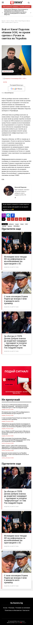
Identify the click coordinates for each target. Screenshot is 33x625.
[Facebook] (15, 197)
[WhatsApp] (16, 219)
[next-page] (31, 13)
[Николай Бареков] (9, 192)
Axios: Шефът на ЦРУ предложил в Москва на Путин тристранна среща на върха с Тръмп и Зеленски (16, 432)
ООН (26, 224)
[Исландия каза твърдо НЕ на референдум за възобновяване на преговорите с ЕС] (16, 243)
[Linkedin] (20, 219)
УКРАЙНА (16, 226)
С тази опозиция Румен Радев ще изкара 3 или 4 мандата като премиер (16, 300)
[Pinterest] (12, 219)
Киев (21, 224)
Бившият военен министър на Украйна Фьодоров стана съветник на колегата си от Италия (15, 454)
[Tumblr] (24, 219)
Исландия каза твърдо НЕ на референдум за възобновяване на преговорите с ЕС (15, 260)
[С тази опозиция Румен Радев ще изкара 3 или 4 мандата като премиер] (16, 283)
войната (11, 224)
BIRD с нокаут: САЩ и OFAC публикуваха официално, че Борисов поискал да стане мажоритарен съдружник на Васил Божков (15, 447)
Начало (3, 21)
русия (4, 226)
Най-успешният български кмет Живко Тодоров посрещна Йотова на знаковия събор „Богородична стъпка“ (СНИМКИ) (16, 440)
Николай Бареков (9, 92)
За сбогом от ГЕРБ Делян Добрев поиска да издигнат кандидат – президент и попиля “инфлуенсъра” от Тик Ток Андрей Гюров (15, 342)
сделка (10, 226)
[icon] (4, 216)
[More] (28, 219)
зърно (17, 224)
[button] (29, 2)
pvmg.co (24, 622)
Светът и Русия (10, 21)
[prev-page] (2, 13)
